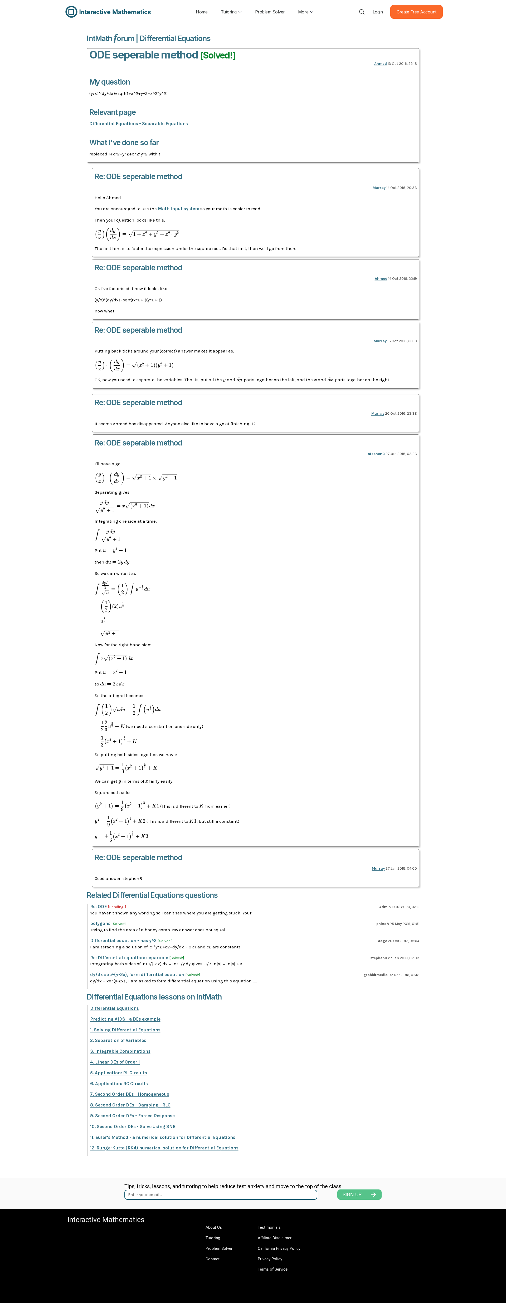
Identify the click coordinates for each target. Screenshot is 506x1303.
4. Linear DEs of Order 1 (115, 1062)
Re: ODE (98, 906)
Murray (379, 187)
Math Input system (178, 208)
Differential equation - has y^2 (123, 940)
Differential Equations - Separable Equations (138, 123)
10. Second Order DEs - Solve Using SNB (133, 1126)
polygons (100, 923)
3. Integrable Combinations (120, 1051)
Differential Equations (114, 1008)
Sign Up (352, 1195)
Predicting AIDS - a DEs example (125, 1019)
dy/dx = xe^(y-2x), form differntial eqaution (137, 974)
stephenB (376, 454)
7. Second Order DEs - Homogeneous (129, 1094)
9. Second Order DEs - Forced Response (132, 1115)
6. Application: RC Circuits (119, 1083)
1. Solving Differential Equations (125, 1029)
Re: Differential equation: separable (129, 957)
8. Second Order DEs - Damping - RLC (130, 1105)
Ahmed (380, 63)
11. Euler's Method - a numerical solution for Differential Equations (162, 1137)
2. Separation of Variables (118, 1040)
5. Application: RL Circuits (118, 1072)
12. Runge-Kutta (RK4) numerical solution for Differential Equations (164, 1147)
